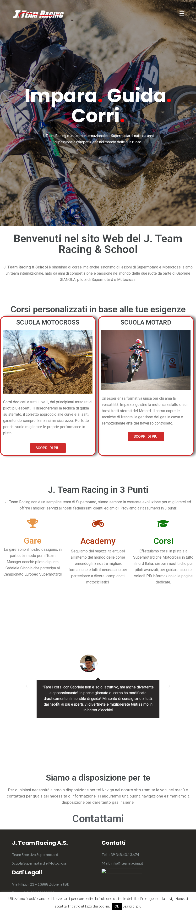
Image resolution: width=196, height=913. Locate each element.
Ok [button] (116, 906)
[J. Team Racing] (38, 13)
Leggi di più (132, 906)
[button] (26, 686)
